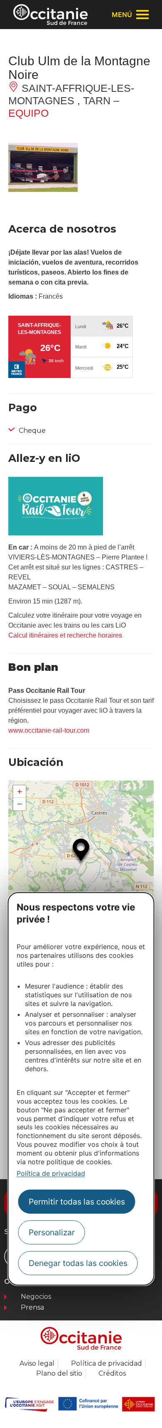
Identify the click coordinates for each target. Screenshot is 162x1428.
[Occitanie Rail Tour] (55, 533)
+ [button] (19, 791)
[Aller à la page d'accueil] (50, 14)
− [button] (19, 804)
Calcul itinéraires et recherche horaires (65, 635)
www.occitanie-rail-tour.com (48, 730)
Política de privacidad (51, 1173)
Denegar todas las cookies (78, 1263)
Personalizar (52, 1232)
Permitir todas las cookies (77, 1202)
